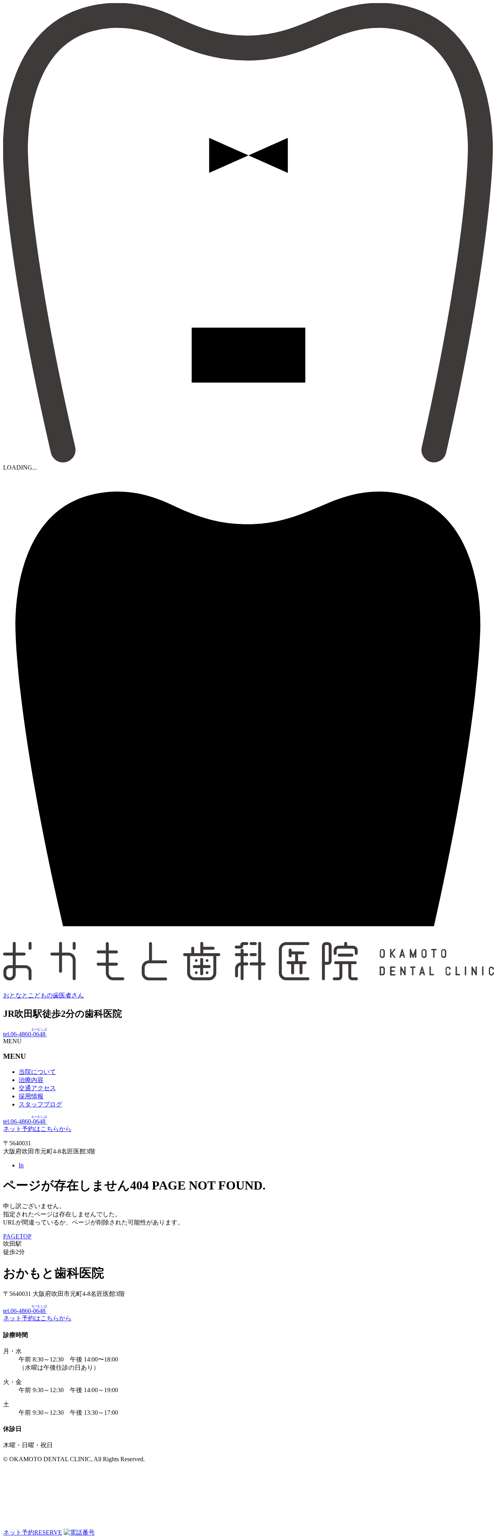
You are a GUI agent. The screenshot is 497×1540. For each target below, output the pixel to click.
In (21, 1165)
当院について (37, 1071)
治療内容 (31, 1080)
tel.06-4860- (25, 1034)
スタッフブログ (40, 1104)
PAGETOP (17, 1236)
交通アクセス (37, 1088)
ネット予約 (32, 1532)
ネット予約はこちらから (37, 1129)
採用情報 (31, 1096)
